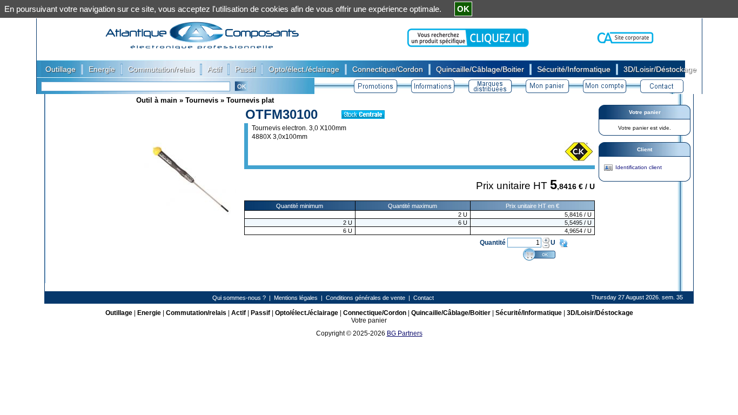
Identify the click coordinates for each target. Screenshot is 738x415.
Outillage (118, 313)
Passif (260, 313)
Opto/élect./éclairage (306, 313)
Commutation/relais (196, 313)
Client (644, 149)
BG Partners (404, 333)
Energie (149, 313)
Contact (423, 297)
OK (463, 9)
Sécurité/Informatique (528, 313)
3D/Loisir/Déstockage (600, 313)
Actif (238, 313)
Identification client (638, 167)
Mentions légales (296, 297)
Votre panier (645, 112)
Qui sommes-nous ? (239, 297)
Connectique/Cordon (374, 313)
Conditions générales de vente (365, 297)
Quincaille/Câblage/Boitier (451, 313)
